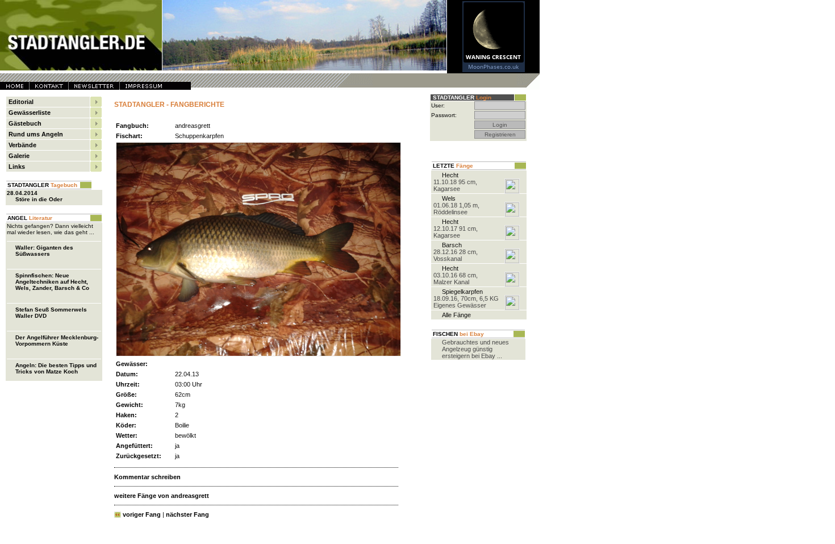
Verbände (22, 145)
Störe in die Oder (38, 199)
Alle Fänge (456, 315)
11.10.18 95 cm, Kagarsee (455, 185)
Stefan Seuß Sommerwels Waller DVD (51, 312)
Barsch (452, 245)
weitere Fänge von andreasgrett (161, 495)
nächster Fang (187, 514)
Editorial (21, 101)
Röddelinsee (450, 212)
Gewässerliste (30, 112)
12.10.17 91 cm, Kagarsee (455, 232)
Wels (449, 198)
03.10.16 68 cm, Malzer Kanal (455, 278)
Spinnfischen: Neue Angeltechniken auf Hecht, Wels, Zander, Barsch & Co (52, 281)
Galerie (19, 155)
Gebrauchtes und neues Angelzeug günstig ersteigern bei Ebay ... (475, 349)
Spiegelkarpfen (462, 291)
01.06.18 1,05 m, (456, 205)
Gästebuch (25, 123)
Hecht (450, 175)
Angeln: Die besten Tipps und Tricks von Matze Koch (56, 368)
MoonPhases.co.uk (493, 66)
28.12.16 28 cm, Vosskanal (455, 255)
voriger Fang (142, 514)
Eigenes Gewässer (459, 305)
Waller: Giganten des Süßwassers (44, 250)
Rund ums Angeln (36, 134)
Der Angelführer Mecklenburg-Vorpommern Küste (56, 340)
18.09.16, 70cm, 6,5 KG (466, 298)
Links (17, 166)
